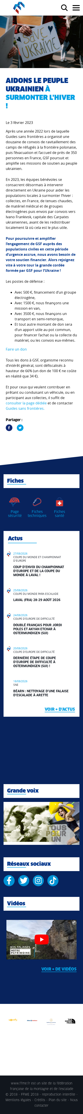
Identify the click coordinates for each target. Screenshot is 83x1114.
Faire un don (16, 349)
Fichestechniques (37, 514)
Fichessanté (59, 514)
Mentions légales (18, 1100)
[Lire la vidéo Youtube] (41, 939)
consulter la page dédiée (26, 403)
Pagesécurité (15, 514)
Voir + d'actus (60, 710)
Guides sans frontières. (25, 408)
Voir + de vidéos (59, 969)
